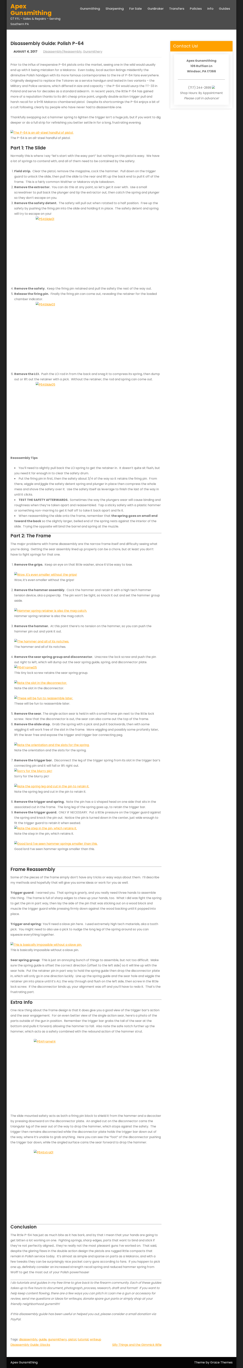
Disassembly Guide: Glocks (30, 1345)
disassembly (28, 1339)
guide (43, 1339)
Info (210, 8)
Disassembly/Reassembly (62, 51)
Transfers (176, 8)
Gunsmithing (90, 8)
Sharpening (115, 8)
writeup (95, 1339)
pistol (72, 1339)
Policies (196, 8)
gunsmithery (57, 1339)
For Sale (135, 8)
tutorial (83, 1339)
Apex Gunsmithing (31, 9)
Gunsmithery (92, 51)
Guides (224, 8)
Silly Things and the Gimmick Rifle (137, 1345)
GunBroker (156, 8)
